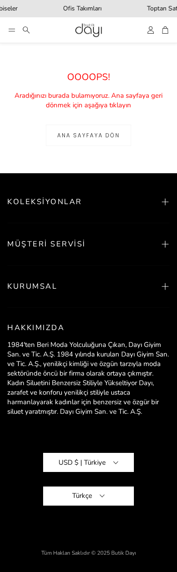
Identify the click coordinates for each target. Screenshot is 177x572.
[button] (11, 30)
